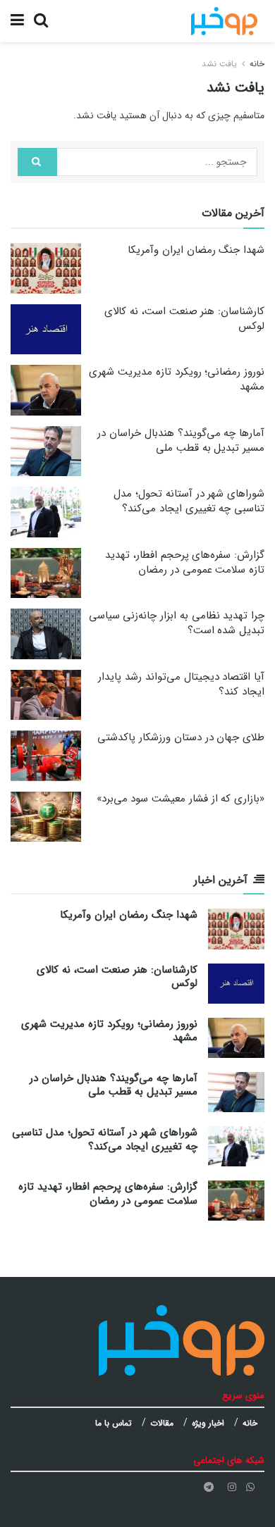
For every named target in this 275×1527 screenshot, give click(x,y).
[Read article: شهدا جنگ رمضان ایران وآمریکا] (46, 268)
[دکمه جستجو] (41, 21)
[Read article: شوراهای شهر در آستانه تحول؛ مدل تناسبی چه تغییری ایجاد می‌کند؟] (46, 512)
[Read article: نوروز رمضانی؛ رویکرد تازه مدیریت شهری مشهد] (46, 390)
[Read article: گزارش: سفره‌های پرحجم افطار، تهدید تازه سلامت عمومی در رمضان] (46, 573)
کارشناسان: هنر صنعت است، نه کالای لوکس (184, 319)
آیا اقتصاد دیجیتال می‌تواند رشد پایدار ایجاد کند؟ (181, 684)
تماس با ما (113, 1423)
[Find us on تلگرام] (209, 1487)
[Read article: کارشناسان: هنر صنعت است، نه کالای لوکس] (46, 329)
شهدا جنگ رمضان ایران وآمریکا (196, 250)
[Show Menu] (17, 21)
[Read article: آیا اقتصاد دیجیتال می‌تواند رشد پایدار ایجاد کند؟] (46, 695)
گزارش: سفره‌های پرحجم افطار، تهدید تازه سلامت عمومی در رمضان (184, 562)
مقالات (161, 1423)
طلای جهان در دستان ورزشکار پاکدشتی (180, 737)
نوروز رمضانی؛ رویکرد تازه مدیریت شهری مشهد (176, 379)
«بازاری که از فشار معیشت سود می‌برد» (180, 798)
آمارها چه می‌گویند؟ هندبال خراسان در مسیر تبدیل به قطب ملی (180, 440)
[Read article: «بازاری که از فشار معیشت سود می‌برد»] (46, 817)
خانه (257, 63)
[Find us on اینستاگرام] (232, 1487)
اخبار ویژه (208, 1423)
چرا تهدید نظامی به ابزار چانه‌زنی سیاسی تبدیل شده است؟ (176, 623)
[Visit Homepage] (224, 21)
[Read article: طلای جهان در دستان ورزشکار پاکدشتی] (46, 755)
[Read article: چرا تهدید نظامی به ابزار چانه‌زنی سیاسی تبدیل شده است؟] (46, 634)
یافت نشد (219, 63)
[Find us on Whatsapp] (250, 1487)
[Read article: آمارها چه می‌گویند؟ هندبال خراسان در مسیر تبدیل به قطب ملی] (46, 451)
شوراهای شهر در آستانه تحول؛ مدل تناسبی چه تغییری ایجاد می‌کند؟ (189, 501)
